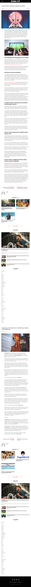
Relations (2, 561)
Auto (2, 273)
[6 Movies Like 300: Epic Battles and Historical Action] (8, 216)
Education (2, 285)
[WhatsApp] (2, 40)
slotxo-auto (11, 164)
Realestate (2, 309)
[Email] (2, 42)
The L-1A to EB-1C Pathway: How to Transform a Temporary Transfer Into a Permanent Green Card (18, 264)
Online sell (2, 305)
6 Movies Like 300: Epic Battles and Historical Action (7, 221)
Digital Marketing (3, 282)
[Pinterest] (2, 36)
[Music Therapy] (8, 455)
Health (2, 291)
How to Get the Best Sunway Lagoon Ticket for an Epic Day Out (22, 208)
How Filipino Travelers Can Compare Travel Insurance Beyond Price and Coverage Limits (15, 250)
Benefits (3, 247)
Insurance (2, 294)
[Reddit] (2, 38)
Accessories (2, 271)
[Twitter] (2, 34)
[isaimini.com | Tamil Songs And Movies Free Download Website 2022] (8, 467)
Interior (2, 295)
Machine (2, 300)
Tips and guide (3, 318)
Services (2, 313)
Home (10, 582)
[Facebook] (2, 32)
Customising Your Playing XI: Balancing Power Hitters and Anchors (17, 259)
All (1, 272)
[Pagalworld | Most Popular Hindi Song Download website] (23, 455)
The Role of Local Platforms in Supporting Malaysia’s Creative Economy (6, 208)
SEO (1, 312)
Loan (2, 299)
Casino (2, 280)
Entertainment (28, 8)
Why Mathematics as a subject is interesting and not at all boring (22, 188)
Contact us (20, 582)
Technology (2, 317)
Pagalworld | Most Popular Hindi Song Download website (22, 460)
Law (1, 296)
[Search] (28, 1)
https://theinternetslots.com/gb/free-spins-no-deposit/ (12, 64)
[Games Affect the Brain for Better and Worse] (15, 19)
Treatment (2, 322)
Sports (2, 314)
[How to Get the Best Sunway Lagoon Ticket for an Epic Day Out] (23, 203)
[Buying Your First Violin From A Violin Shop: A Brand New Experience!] (15, 342)
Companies (2, 281)
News (2, 304)
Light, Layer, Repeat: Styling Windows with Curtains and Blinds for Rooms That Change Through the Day (18, 256)
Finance (2, 289)
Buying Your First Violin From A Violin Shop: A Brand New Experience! (8, 188)
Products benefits (3, 308)
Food (2, 290)
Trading (2, 319)
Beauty (2, 276)
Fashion (2, 538)
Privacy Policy (14, 582)
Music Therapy (3, 459)
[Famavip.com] (15, 1)
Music (2, 303)
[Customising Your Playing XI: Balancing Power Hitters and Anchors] (3, 260)
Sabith (3, 8)
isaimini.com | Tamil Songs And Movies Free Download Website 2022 (8, 472)
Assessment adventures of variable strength (11, 82)
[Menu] (2, 1)
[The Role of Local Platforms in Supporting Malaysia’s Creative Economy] (8, 203)
